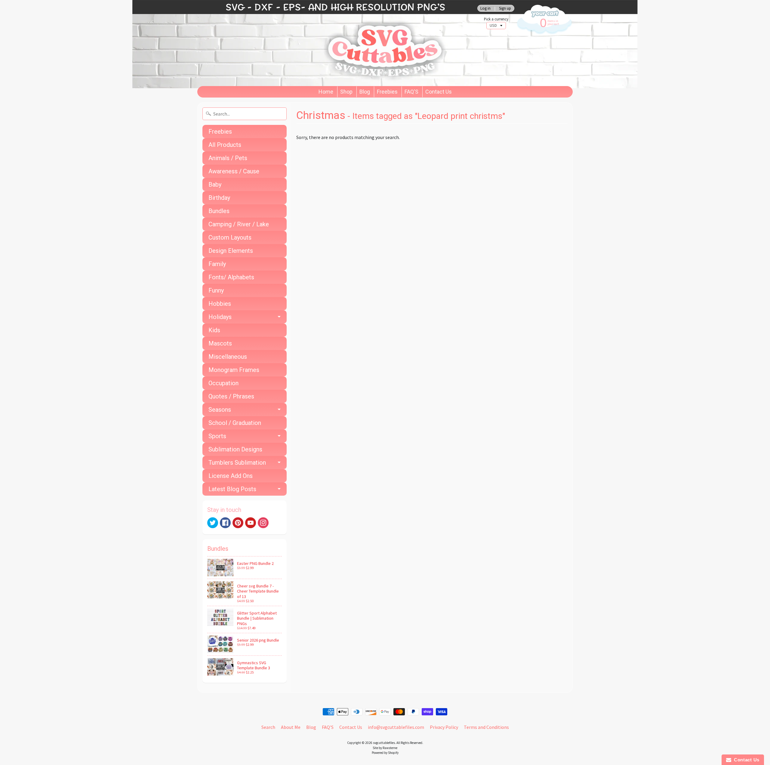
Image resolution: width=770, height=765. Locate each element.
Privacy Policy (444, 727)
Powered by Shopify (385, 753)
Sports (217, 436)
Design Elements (230, 250)
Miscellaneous (227, 356)
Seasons (219, 409)
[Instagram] (263, 522)
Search (268, 727)
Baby (214, 184)
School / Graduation (234, 422)
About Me (290, 727)
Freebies (387, 91)
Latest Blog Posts (232, 489)
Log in (485, 8)
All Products (224, 144)
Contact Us (438, 91)
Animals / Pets (227, 158)
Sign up (505, 8)
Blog (364, 91)
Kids (214, 330)
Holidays (220, 317)
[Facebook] (225, 522)
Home (326, 91)
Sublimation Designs (235, 449)
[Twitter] (212, 522)
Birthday (219, 197)
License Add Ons (230, 475)
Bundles (218, 211)
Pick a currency (496, 19)
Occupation (223, 383)
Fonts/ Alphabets (231, 277)
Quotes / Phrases (231, 396)
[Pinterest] (238, 522)
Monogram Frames (233, 369)
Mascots (220, 343)
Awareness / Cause (233, 171)
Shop (346, 91)
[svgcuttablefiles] (328, 43)
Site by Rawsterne (385, 748)
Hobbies (219, 303)
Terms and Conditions (486, 727)
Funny (216, 290)
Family (217, 264)
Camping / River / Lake (238, 224)
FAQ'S (411, 91)
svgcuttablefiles (384, 743)
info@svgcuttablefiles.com (396, 727)
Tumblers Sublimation (237, 462)
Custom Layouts (229, 237)
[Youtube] (250, 522)
